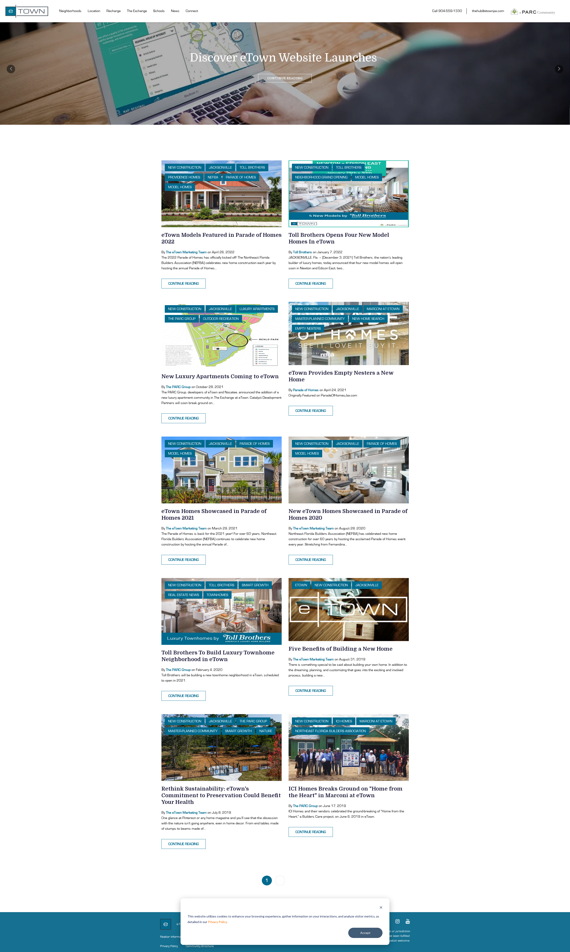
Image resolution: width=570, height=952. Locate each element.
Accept (365, 933)
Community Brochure (200, 946)
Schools (159, 11)
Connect (192, 11)
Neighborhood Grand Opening (321, 177)
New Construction (184, 167)
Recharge (113, 11)
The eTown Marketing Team (186, 252)
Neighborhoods (70, 11)
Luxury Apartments (257, 309)
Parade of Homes (241, 177)
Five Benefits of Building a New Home (341, 649)
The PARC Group (181, 319)
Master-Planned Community (320, 319)
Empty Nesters (308, 328)
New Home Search (368, 319)
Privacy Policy (217, 922)
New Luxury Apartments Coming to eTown (220, 376)
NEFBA (213, 177)
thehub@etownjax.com (488, 11)
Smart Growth (255, 585)
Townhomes (217, 595)
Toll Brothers (252, 167)
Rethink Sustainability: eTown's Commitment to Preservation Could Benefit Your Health (221, 795)
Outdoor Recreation (221, 319)
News (175, 11)
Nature (265, 731)
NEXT (297, 880)
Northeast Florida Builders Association (330, 731)
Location (94, 11)
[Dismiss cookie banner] (381, 908)
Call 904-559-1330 (447, 11)
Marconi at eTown (383, 309)
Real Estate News (183, 595)
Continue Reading (285, 78)
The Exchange (137, 11)
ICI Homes (344, 721)
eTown (301, 585)
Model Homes (180, 187)
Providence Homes (184, 177)
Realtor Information (173, 936)
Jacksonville (220, 167)
